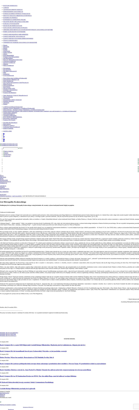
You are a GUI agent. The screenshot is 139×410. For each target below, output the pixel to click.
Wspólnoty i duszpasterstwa (10, 89)
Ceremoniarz (6, 98)
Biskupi (5, 48)
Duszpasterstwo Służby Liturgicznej (12, 99)
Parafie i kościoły (7, 52)
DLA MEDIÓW (4, 191)
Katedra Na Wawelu (10, 17)
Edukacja (5, 64)
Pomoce (5, 104)
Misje (4, 72)
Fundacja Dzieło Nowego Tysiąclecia (16, 13)
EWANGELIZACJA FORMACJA (5, 182)
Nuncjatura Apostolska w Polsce (15, 27)
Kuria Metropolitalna (8, 55)
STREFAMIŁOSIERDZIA (4, 188)
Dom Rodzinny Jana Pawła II (13, 11)
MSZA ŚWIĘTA (9, 151)
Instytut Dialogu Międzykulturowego (17, 15)
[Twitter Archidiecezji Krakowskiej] (4, 136)
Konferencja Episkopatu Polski (14, 19)
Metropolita (6, 46)
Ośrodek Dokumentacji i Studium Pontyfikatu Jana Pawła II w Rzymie (28, 29)
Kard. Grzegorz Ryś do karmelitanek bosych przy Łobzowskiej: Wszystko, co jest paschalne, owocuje (33, 351)
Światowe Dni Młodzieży (9, 92)
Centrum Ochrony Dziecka (13, 9)
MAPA (6, 153)
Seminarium (6, 74)
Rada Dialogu (6, 87)
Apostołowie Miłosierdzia (9, 115)
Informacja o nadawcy (9, 125)
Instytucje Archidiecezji (9, 62)
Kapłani (5, 49)
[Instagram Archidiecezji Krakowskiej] (3, 138)
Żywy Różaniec (7, 91)
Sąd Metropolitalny (8, 58)
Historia (5, 45)
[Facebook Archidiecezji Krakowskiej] (3, 135)
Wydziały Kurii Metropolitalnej (11, 57)
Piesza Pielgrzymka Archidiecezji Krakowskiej (15, 78)
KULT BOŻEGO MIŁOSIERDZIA (12, 117)
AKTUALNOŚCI (17, 196)
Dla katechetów (7, 69)
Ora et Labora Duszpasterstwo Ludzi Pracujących (15, 82)
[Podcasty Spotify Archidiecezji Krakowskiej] (4, 141)
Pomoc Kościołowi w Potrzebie (14, 31)
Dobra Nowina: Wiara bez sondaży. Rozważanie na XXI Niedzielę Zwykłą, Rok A (27, 357)
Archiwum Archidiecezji (9, 61)
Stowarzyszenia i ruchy (9, 88)
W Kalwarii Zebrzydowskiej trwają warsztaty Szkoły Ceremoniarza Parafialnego (26, 382)
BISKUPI (2, 394)
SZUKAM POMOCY (9, 114)
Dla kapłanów (6, 68)
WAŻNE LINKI (7, 131)
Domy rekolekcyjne (8, 81)
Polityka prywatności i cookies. (8, 404)
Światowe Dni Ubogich (9, 120)
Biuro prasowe (7, 124)
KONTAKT (3, 194)
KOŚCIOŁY (8, 154)
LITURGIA (3, 186)
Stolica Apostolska (10, 40)
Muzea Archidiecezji (8, 65)
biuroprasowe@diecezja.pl (28, 407)
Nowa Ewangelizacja (8, 85)
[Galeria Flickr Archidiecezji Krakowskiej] (3, 134)
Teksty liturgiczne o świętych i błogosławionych (15, 95)
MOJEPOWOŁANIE (4, 179)
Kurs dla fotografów (11, 23)
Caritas (6, 7)
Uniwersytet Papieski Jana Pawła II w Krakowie (20, 42)
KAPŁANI (7, 156)
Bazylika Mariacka (10, 5)
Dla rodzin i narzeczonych (10, 71)
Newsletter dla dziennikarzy (10, 122)
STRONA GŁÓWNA (5, 196)
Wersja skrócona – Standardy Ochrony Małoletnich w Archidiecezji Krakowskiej (23, 109)
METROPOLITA (4, 393)
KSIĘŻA (2, 396)
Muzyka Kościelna (8, 97)
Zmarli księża (6, 51)
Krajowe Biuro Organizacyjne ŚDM (15, 21)
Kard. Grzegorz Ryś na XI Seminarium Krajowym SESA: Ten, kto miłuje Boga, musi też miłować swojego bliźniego (38, 376)
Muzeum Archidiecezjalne (12, 25)
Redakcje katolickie (8, 128)
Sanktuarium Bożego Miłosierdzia (15, 34)
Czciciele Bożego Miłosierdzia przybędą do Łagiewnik (17, 388)
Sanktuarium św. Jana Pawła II (14, 36)
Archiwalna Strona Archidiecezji (11, 127)
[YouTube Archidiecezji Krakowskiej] (4, 139)
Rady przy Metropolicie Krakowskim (12, 59)
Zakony (5, 54)
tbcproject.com (11, 409)
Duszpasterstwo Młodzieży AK (11, 79)
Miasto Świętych (7, 84)
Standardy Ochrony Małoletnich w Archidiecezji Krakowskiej (19, 108)
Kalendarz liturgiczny (8, 101)
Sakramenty (6, 102)
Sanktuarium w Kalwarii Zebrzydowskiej (18, 38)
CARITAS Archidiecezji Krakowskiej (13, 107)
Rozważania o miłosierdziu (10, 118)
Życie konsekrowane (8, 75)
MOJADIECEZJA (3, 176)
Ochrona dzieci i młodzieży (10, 112)
